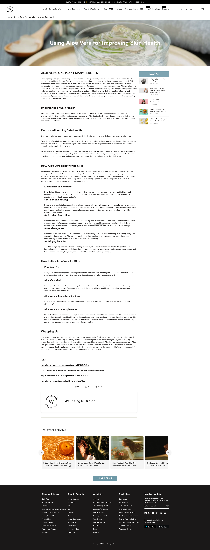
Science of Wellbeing (100, 509)
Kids (141, 9)
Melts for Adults (47, 522)
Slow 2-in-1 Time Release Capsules (54, 509)
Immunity (71, 502)
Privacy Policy (124, 502)
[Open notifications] (191, 9)
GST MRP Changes (125, 526)
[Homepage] (10, 9)
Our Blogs (96, 526)
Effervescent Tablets (49, 526)
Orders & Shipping (125, 509)
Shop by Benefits (55, 9)
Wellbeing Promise (99, 512)
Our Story (96, 499)
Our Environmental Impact (102, 502)
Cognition (71, 532)
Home (9, 17)
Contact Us (123, 499)
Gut (69, 509)
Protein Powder (47, 502)
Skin (16, 17)
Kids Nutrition (73, 526)
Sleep (70, 506)
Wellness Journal (99, 522)
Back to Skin (107, 478)
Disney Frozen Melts (49, 516)
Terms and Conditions (126, 506)
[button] (202, 9)
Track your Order (125, 529)
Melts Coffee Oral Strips (50, 512)
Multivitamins (72, 522)
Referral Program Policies (127, 519)
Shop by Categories (73, 9)
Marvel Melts (46, 519)
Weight (70, 512)
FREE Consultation (116, 9)
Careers (96, 532)
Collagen (45, 506)
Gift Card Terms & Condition (129, 522)
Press (95, 529)
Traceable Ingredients (100, 506)
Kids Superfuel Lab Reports (128, 516)
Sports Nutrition (73, 499)
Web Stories (97, 519)
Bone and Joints (73, 529)
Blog (105, 9)
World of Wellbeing (92, 9)
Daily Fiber (45, 499)
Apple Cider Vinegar (49, 529)
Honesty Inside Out (100, 516)
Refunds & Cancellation (127, 512)
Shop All (43, 9)
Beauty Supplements (75, 519)
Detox (70, 516)
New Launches (130, 9)
